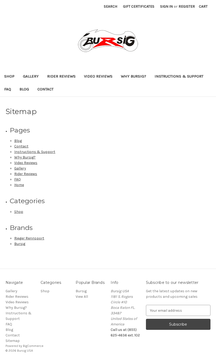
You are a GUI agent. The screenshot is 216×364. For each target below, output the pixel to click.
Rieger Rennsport (29, 238)
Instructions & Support (179, 76)
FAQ (7, 89)
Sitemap (13, 341)
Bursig (19, 244)
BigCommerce (33, 346)
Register (187, 6)
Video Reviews (98, 76)
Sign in (166, 6)
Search (110, 6)
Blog (24, 89)
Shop (9, 76)
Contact (45, 89)
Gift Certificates (138, 6)
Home (19, 185)
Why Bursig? (133, 76)
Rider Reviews (61, 76)
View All (82, 296)
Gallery (31, 76)
